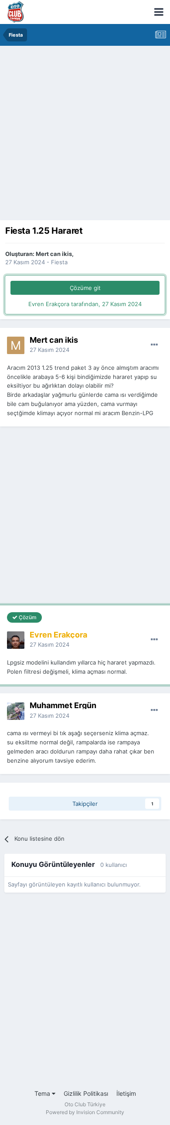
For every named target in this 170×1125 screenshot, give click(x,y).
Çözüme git (85, 287)
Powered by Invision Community (85, 1112)
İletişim (126, 1093)
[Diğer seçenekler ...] (154, 345)
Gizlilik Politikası (86, 1093)
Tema (43, 1093)
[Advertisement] (85, 135)
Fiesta (59, 262)
